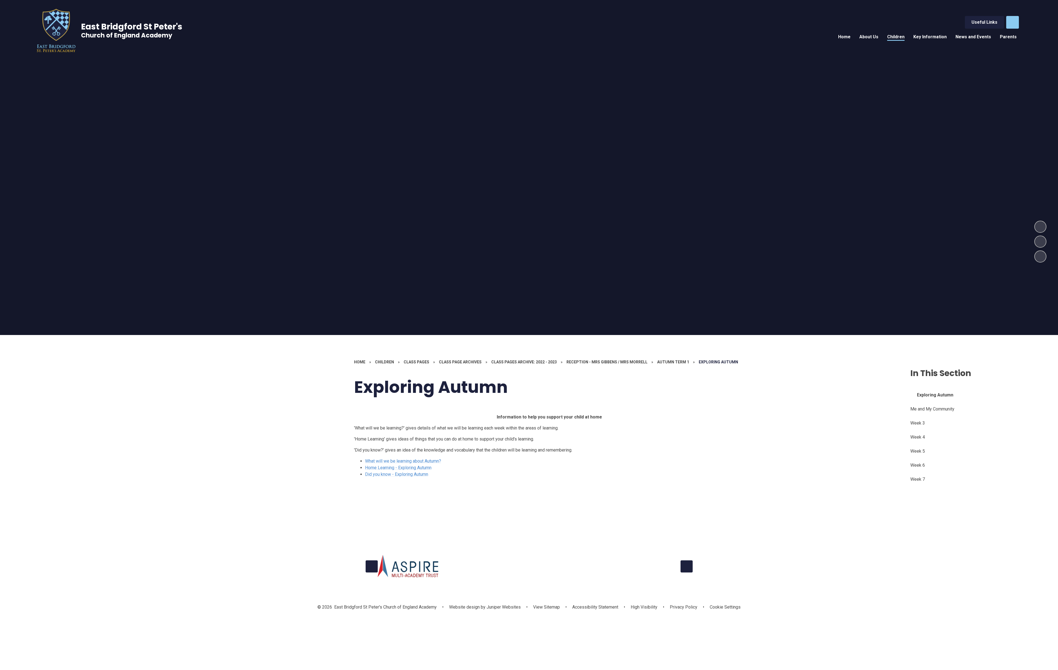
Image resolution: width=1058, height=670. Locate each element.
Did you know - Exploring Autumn (396, 474)
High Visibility (644, 607)
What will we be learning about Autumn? (403, 461)
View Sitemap (546, 607)
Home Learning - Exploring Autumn (398, 467)
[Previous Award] (372, 566)
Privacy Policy (683, 607)
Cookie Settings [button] (725, 607)
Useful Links (984, 22)
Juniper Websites (503, 607)
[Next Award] (687, 566)
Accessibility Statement (595, 607)
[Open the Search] (1012, 22)
